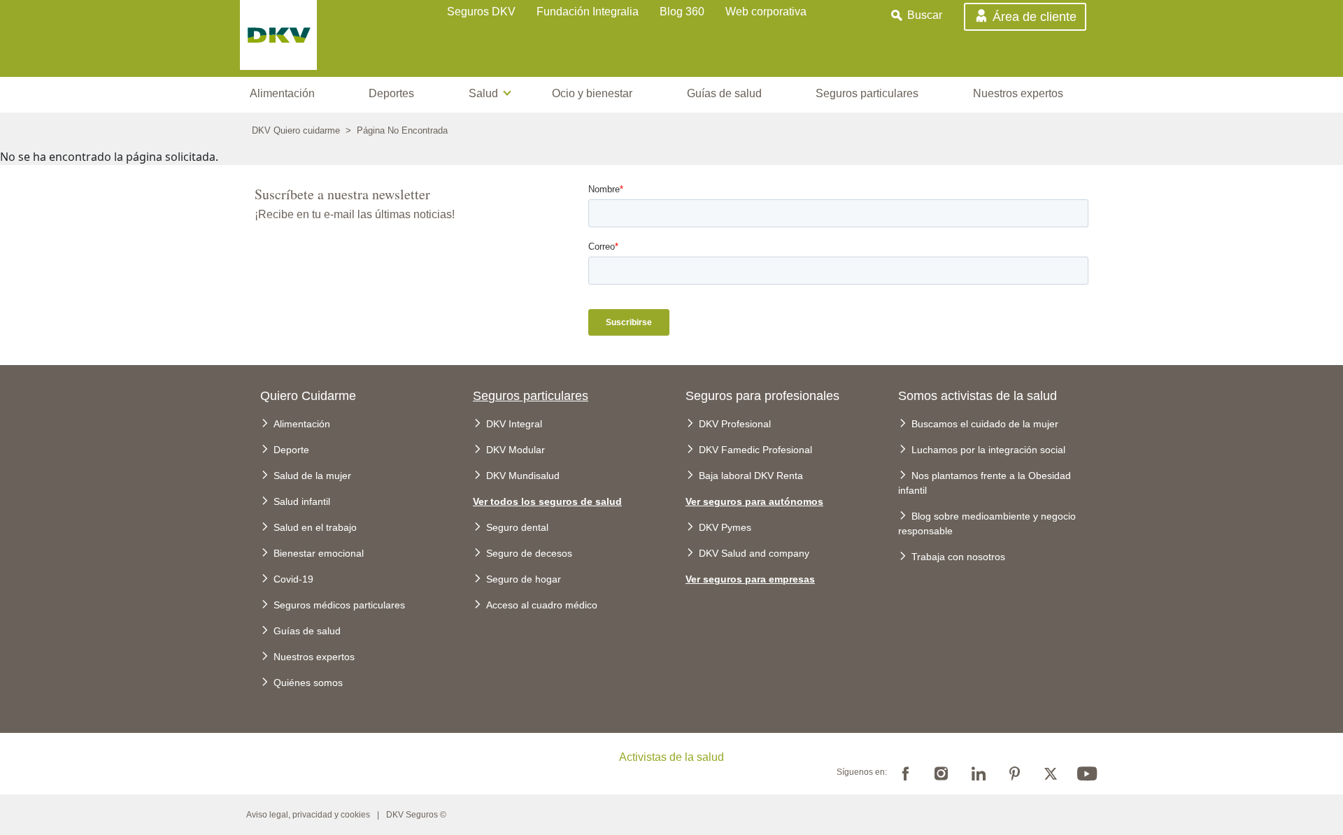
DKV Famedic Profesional (755, 449)
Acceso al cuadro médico (541, 605)
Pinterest (1014, 772)
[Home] (312, 38)
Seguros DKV (481, 11)
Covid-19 (293, 579)
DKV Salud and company (754, 553)
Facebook (905, 772)
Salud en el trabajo (315, 527)
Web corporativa (765, 11)
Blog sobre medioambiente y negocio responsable (987, 523)
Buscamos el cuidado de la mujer (984, 423)
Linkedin (978, 772)
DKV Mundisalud (523, 475)
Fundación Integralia (588, 11)
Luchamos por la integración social (988, 449)
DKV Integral (514, 423)
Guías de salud (724, 93)
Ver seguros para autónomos (754, 501)
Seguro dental (517, 527)
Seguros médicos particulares (339, 605)
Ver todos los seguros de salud (547, 501)
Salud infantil (301, 501)
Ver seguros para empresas (750, 579)
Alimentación (282, 93)
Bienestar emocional (318, 553)
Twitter (1050, 772)
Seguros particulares (867, 93)
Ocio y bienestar (592, 93)
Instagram (941, 772)
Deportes (391, 93)
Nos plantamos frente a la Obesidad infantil (984, 483)
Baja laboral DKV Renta (751, 475)
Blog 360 (682, 11)
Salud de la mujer (312, 475)
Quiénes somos (308, 682)
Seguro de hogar (523, 579)
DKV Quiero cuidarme (296, 130)
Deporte (291, 449)
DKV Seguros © (416, 815)
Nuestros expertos (1018, 93)
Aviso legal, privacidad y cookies (308, 815)
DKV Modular (515, 449)
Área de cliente (1034, 17)
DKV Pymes (725, 527)
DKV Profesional (735, 423)
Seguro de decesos (529, 553)
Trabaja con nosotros (958, 556)
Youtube (1087, 772)
